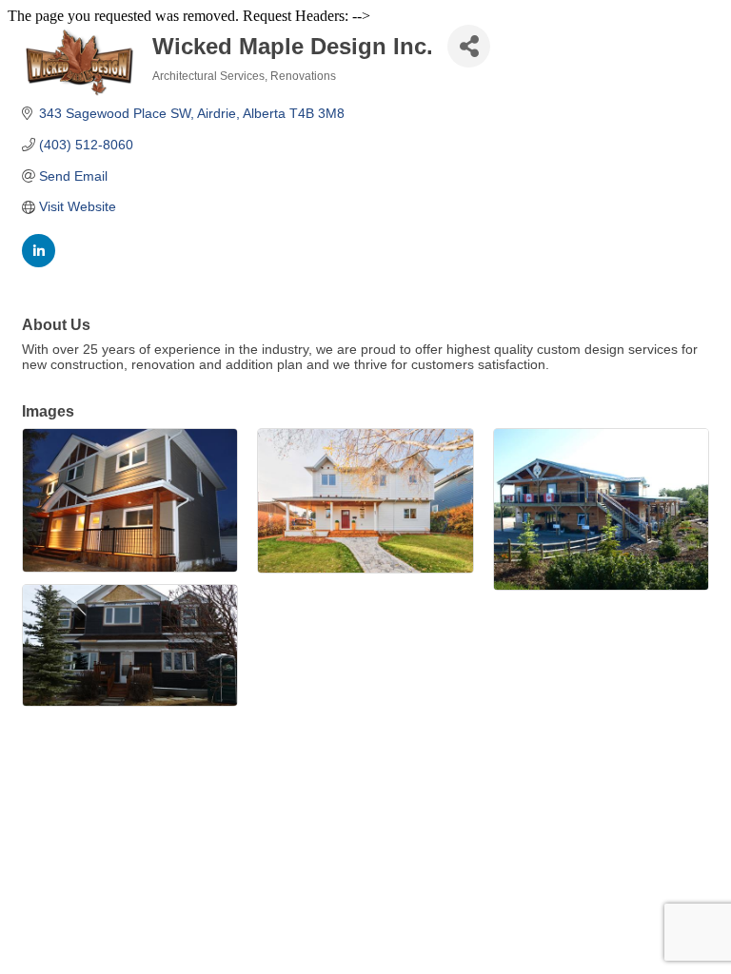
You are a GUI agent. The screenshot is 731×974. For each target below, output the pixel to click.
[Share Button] (468, 46)
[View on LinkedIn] (38, 262)
